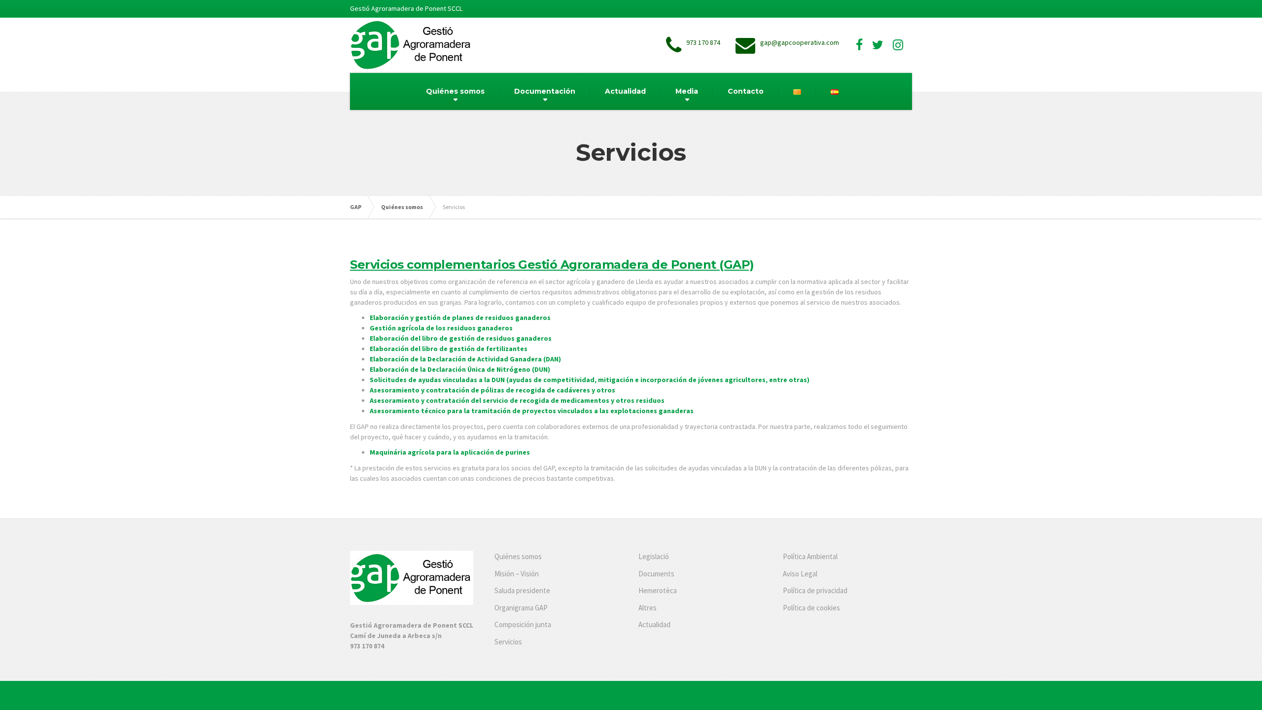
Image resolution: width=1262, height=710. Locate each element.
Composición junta (522, 624)
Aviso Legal (800, 573)
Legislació (653, 556)
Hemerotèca (657, 590)
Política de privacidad (815, 590)
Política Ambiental (810, 556)
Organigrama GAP (521, 607)
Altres (647, 607)
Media (686, 91)
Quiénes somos (455, 91)
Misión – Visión (516, 573)
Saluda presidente (522, 590)
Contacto (746, 91)
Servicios (508, 641)
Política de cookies (811, 607)
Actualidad (625, 91)
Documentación (544, 91)
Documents (656, 573)
